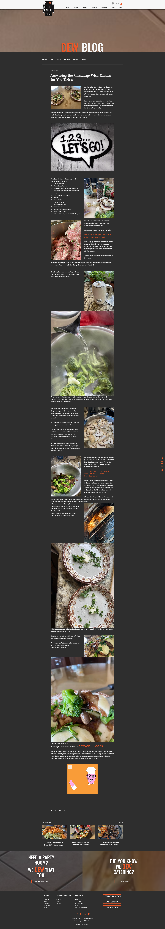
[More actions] (113, 71)
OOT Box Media (87, 918)
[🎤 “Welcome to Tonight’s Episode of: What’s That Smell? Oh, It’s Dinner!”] (110, 832)
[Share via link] (64, 810)
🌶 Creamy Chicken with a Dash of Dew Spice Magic (53, 843)
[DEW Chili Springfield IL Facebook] (162, 458)
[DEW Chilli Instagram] (81, 914)
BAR (57, 901)
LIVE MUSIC (67, 59)
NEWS (52, 59)
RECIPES (59, 59)
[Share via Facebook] (51, 810)
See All (121, 822)
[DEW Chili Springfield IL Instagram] (162, 462)
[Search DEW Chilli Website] (162, 466)
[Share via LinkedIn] (60, 810)
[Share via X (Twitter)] (56, 810)
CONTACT (78, 899)
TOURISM (78, 901)
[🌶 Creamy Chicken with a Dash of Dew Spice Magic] (54, 832)
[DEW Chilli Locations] (162, 470)
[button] (121, 4)
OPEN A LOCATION (81, 908)
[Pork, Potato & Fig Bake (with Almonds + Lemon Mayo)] (82, 832)
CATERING (75, 59)
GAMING (84, 59)
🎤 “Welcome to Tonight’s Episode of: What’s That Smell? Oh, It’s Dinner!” (109, 843)
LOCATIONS (79, 903)
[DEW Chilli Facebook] (77, 914)
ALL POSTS (44, 59)
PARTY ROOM (60, 903)
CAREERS (78, 905)
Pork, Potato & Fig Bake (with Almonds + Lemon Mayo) (81, 843)
